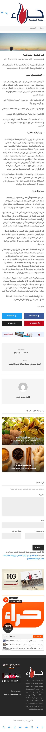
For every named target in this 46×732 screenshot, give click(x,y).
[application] (11, 678)
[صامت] (5, 681)
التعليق (41, 495)
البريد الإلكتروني (39, 531)
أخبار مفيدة (28, 59)
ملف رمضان (21, 59)
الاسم (42, 520)
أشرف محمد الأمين (38, 59)
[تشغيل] (17, 681)
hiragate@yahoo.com (12, 694)
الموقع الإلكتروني (16, 531)
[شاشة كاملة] (3, 681)
